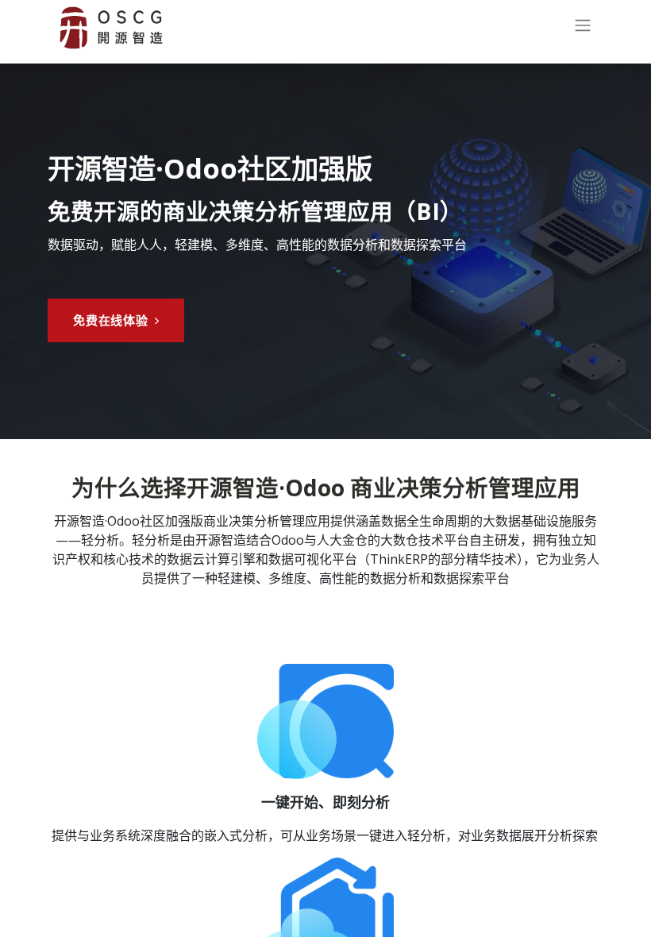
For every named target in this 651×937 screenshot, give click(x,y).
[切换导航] (582, 28)
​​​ (110, 320)
